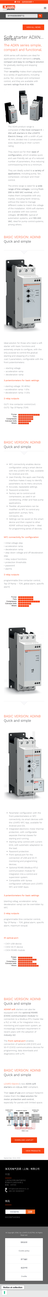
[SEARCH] (40, 16)
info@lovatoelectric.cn (19, 1189)
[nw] (20, 1210)
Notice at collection (12, 1287)
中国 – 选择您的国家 (24, 2)
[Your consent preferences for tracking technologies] (4, 1292)
